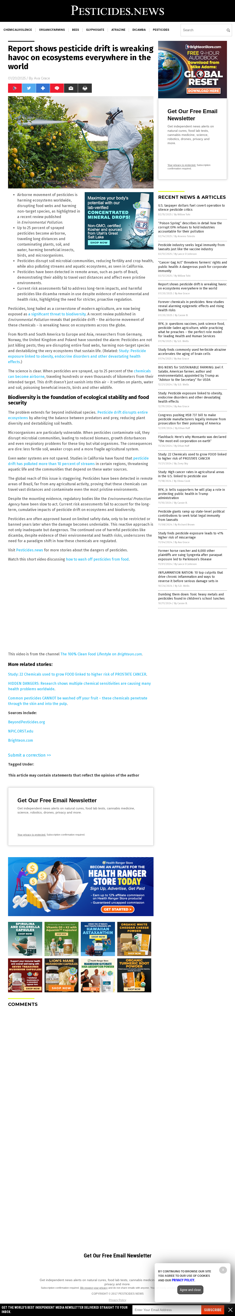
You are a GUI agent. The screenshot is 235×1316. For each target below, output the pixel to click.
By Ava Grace (182, 293)
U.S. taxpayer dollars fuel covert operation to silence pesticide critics (191, 208)
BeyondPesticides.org (26, 722)
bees (75, 29)
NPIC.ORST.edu (20, 731)
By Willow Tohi (182, 214)
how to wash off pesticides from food (97, 559)
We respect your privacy (94, 1287)
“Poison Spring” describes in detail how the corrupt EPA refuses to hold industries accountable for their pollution (190, 227)
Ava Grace (42, 78)
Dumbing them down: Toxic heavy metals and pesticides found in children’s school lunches (191, 596)
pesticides (161, 29)
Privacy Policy (117, 1300)
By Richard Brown (185, 524)
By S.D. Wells (181, 341)
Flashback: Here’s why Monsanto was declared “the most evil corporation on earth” (192, 439)
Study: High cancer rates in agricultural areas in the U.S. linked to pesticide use (191, 474)
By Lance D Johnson (185, 254)
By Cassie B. (181, 315)
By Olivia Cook (182, 481)
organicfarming (52, 29)
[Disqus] (81, 1068)
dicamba (139, 29)
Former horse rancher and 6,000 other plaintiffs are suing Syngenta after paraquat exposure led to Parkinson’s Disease (190, 555)
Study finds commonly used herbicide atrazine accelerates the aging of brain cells (192, 352)
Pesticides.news (29, 550)
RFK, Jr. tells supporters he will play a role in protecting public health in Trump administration (191, 494)
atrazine (118, 29)
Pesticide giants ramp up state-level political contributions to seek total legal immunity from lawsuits (191, 516)
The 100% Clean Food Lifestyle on (88, 654)
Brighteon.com (129, 654)
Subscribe (212, 1310)
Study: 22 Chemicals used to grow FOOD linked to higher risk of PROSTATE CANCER (77, 674)
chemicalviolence (17, 29)
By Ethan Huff (182, 428)
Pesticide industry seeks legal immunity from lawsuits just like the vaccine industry (191, 247)
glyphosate (95, 29)
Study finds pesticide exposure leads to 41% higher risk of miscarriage (190, 535)
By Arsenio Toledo (184, 236)
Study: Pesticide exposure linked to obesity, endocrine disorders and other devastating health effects (77, 356)
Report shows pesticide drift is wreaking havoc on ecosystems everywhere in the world (192, 286)
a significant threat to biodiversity (57, 314)
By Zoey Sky (181, 463)
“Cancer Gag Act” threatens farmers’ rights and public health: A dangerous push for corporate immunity (192, 267)
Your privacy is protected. (31, 834)
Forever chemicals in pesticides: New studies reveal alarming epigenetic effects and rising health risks (191, 306)
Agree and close (190, 1290)
